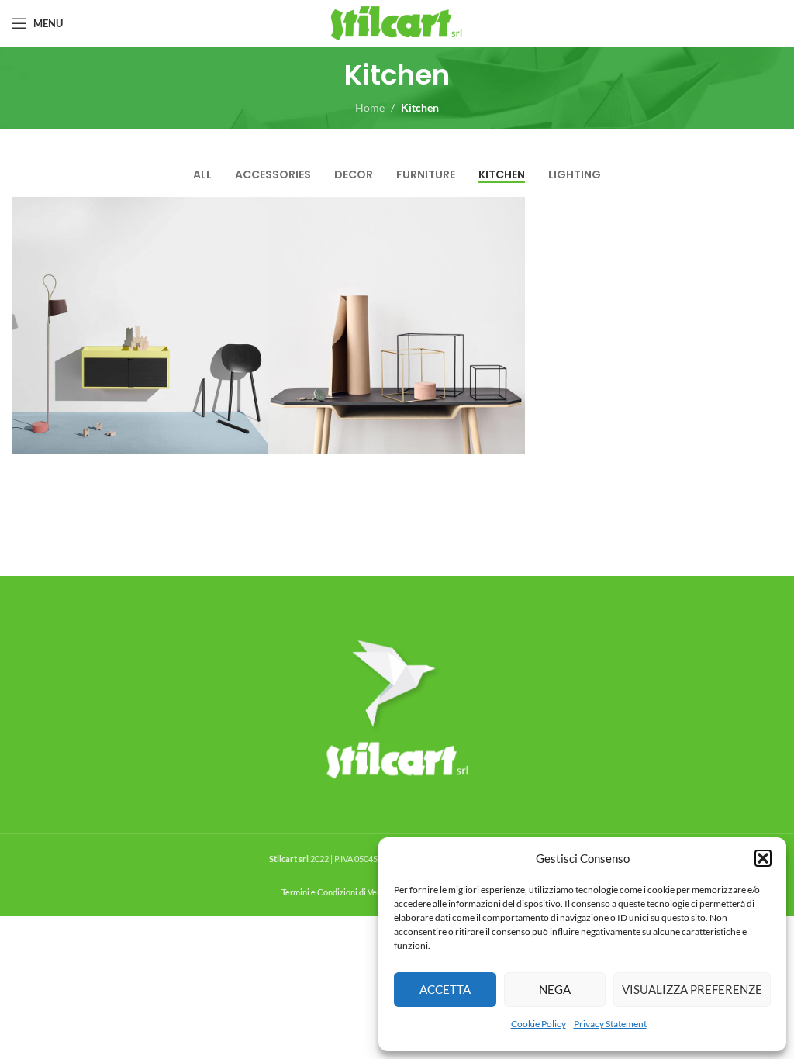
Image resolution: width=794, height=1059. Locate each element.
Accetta (445, 989)
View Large (254, 210)
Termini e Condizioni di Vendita (338, 892)
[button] (763, 858)
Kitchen (420, 107)
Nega (555, 989)
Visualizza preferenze (692, 989)
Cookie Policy (538, 1024)
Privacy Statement (610, 1024)
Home (370, 107)
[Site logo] (397, 22)
